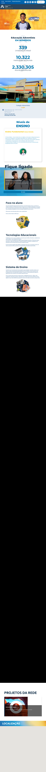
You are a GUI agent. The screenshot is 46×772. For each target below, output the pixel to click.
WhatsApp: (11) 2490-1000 (10, 115)
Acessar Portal (40, 2)
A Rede (2, 1)
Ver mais (23, 192)
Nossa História (8, 1)
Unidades (3, 3)
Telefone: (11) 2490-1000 (9, 114)
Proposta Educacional (16, 1)
